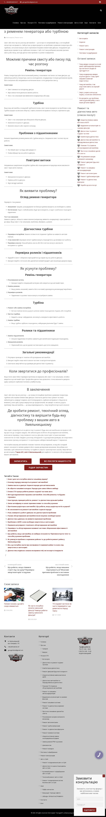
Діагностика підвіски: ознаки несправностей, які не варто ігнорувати (35, 551)
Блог (42, 803)
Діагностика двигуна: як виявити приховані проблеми (29, 519)
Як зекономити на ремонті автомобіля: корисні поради (29, 510)
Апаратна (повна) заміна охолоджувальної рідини (50, 737)
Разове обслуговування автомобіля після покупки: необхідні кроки (34, 516)
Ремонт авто (19, 37)
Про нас (43, 645)
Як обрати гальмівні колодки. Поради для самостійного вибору (33, 488)
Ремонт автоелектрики (89, 173)
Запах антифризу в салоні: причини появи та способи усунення (33, 503)
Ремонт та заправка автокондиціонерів (49, 693)
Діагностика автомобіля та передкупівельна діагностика (52, 682)
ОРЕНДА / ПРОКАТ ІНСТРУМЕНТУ (52, 796)
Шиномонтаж (46, 745)
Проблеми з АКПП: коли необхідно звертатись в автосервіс (31, 522)
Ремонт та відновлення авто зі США (54, 762)
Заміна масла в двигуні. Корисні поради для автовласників (31, 485)
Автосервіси (10, 37)
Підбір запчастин (48, 789)
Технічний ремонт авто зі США (52, 777)
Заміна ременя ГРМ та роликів (52, 742)
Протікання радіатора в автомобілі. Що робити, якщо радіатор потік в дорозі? (39, 506)
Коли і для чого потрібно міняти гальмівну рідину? (28, 479)
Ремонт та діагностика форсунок (53, 729)
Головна (43, 642)
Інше (42, 786)
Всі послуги (46, 659)
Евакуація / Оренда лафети (51, 793)
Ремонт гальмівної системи (51, 702)
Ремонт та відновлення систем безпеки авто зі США (52, 781)
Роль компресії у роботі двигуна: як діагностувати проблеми (32, 513)
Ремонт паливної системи (50, 733)
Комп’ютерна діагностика (89, 137)
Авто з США (44, 759)
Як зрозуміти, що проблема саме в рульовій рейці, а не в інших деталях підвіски (89, 100)
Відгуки (44, 652)
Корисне (82, 42)
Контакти (44, 800)
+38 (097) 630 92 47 (12, 2)
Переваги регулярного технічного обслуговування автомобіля (32, 525)
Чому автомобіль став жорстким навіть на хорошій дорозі (89, 86)
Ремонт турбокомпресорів (90, 176)
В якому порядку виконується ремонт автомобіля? (28, 482)
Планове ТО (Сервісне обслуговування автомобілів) (52, 687)
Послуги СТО (45, 656)
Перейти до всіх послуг (89, 185)
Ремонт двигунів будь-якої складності (54, 671)
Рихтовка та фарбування (88, 53)
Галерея (45, 649)
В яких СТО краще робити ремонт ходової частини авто (30, 492)
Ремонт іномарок (48, 749)
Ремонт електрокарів (86, 49)
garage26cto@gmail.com (30, 2)
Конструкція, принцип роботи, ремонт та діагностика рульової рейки (35, 500)
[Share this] (5, 555)
